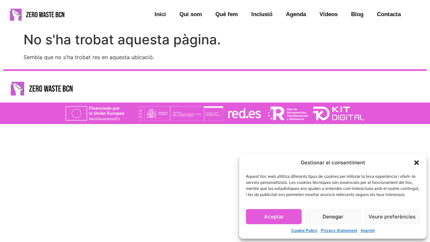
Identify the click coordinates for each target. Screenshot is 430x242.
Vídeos (328, 14)
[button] (416, 162)
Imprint (368, 230)
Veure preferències (392, 216)
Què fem (226, 14)
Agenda (296, 14)
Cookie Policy (304, 230)
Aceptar (274, 216)
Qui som (190, 14)
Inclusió (261, 14)
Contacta (389, 14)
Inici (160, 14)
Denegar (332, 216)
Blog (357, 14)
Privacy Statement (339, 230)
